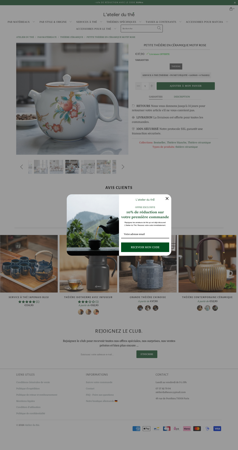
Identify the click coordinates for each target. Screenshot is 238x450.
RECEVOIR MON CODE (145, 247)
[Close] (167, 198)
